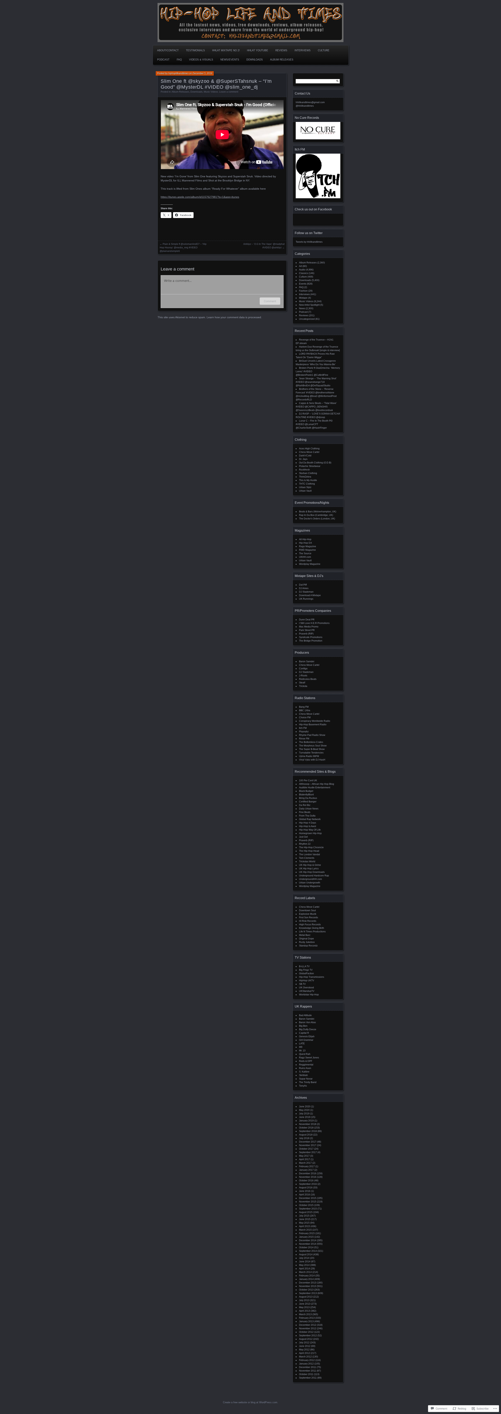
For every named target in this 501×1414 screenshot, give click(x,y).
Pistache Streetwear (309, 466)
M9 (300, 1047)
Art (300, 266)
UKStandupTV (306, 991)
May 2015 (304, 1222)
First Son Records (308, 917)
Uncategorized (307, 319)
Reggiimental (306, 1064)
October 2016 (306, 1180)
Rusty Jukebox (307, 942)
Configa (303, 668)
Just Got (303, 836)
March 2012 (305, 1356)
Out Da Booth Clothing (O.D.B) (315, 462)
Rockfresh (304, 469)
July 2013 (304, 1300)
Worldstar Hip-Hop (309, 994)
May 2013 (304, 1307)
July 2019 (304, 1113)
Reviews (281, 50)
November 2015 (307, 1201)
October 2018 (306, 1127)
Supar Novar (306, 1078)
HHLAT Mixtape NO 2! (226, 50)
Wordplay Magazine (309, 564)
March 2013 (305, 1314)
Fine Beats (304, 812)
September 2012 (308, 1335)
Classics (303, 273)
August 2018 (306, 1134)
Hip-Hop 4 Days (307, 822)
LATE (302, 1043)
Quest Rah (304, 1054)
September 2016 (308, 1184)
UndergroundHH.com (310, 879)
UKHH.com (305, 557)
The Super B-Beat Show (312, 749)
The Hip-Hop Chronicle (311, 847)
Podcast (163, 59)
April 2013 (304, 1310)
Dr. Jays (303, 459)
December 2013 (307, 1282)
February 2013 (307, 1318)
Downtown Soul (307, 910)
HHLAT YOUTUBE (257, 50)
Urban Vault (305, 490)
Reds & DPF (305, 1061)
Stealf (302, 682)
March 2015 (305, 1229)
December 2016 (307, 1173)
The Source (305, 553)
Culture (323, 50)
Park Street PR (307, 630)
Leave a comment (228, 91)
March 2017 (305, 1163)
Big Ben (303, 1026)
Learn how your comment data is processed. (234, 317)
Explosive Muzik (307, 914)
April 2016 (304, 1194)
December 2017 (307, 1141)
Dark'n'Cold (305, 455)
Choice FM (305, 717)
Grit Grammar (306, 1040)
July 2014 (304, 1258)
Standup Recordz (308, 945)
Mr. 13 (302, 1050)
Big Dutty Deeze (307, 1029)
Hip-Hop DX (305, 543)
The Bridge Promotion (310, 640)
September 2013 (308, 1293)
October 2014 (306, 1247)
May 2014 (304, 1265)
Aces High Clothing (309, 448)
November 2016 (307, 1177)
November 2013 (307, 1286)
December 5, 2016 (202, 73)
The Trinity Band (307, 1082)
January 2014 (306, 1279)
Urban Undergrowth (309, 882)
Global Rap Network (310, 819)
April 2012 (304, 1353)
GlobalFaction (306, 973)
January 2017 (306, 1170)
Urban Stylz (305, 487)
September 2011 (308, 1377)
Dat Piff (303, 584)
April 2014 (304, 1268)
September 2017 (308, 1152)
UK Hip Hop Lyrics (309, 868)
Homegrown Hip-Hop (310, 833)
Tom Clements (306, 858)
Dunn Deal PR (306, 619)
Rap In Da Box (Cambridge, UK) (316, 515)
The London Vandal (309, 854)
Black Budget (306, 791)
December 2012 (307, 1325)
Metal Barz (304, 935)
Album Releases (281, 59)
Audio (302, 269)
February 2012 (307, 1360)
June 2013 (304, 1303)
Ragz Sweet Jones (309, 1057)
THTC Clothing (307, 483)
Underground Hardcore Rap (314, 875)
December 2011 (307, 1367)
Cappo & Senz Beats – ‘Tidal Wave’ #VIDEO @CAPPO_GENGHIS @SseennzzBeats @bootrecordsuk (316, 407)
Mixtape (303, 297)
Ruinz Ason (305, 1068)
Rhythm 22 (305, 844)
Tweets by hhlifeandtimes (309, 242)
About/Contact (168, 50)
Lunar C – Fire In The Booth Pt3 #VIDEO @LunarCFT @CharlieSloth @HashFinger (314, 424)
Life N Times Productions (312, 931)
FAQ (179, 59)
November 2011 (307, 1370)
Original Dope (306, 938)
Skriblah (303, 1075)
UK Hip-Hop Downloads (312, 872)
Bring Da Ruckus (308, 798)
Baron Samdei (306, 661)
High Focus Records (310, 924)
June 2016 (304, 1191)
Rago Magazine (307, 546)
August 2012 (306, 1339)
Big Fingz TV (306, 970)
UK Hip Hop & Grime (310, 865)
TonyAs (303, 1085)
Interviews (303, 50)
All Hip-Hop (305, 539)
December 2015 (307, 1198)
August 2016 (306, 1187)
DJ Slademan (306, 591)
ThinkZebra (305, 476)
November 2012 (307, 1328)
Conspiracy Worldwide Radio (314, 721)
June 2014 (304, 1261)
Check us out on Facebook (313, 209)
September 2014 (308, 1251)
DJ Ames (303, 588)
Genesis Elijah (306, 1036)
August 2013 (306, 1296)
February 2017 (307, 1166)
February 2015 (307, 1233)
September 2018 (308, 1131)
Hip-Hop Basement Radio (312, 724)
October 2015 (306, 1205)
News (302, 308)
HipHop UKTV (306, 980)
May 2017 (304, 1155)
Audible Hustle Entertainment (314, 787)
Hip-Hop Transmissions (311, 977)
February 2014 (307, 1275)
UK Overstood (306, 987)
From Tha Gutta (307, 815)
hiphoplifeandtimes (178, 73)
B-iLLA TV (304, 966)
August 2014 (306, 1254)
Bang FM (304, 707)
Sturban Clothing (308, 473)
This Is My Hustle (308, 480)
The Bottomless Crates (311, 742)
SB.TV (302, 984)
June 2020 (304, 1106)
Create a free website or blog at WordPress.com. (250, 1402)
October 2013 (306, 1289)
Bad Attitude (305, 1015)
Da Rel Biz (304, 805)
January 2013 (306, 1321)
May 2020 (304, 1110)
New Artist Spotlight (309, 305)
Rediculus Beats (307, 679)
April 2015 (304, 1226)
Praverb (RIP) (306, 633)
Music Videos (211, 91)
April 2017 (304, 1159)
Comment (270, 301)
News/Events (229, 59)
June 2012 (304, 1346)
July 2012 (304, 1342)
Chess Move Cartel (309, 452)
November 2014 (307, 1244)
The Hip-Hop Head (309, 851)
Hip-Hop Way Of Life (310, 829)
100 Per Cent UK (308, 780)
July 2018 (304, 1138)
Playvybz (304, 731)
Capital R (304, 1033)
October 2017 (306, 1148)
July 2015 (304, 1215)
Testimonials (195, 50)
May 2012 (304, 1349)
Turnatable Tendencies (311, 752)
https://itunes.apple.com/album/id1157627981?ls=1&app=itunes (200, 196)
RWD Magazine (307, 550)
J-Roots (303, 675)
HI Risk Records (307, 921)
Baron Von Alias (307, 1022)
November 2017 (307, 1145)
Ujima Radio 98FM (309, 756)
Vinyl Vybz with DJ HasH (312, 759)
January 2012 (306, 1363)
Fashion (303, 290)
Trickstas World (307, 861)
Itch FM (303, 728)
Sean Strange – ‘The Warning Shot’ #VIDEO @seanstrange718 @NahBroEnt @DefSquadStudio (316, 382)
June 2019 (304, 1117)
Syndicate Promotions (310, 637)
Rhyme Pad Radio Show (312, 735)
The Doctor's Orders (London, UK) (317, 518)
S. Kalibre (304, 1071)
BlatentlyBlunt (306, 794)
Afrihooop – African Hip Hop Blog (316, 784)
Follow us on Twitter (309, 233)
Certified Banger (307, 801)
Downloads (254, 59)
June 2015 (304, 1219)
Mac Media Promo (308, 626)
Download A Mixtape (310, 595)
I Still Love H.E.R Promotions (314, 623)
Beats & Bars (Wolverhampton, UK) (317, 511)
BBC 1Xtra (304, 710)
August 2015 (306, 1212)
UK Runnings (306, 599)
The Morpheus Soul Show (313, 745)
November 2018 (307, 1124)
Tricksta (303, 686)
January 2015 (306, 1237)
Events (302, 283)
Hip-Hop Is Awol (307, 826)
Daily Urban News (308, 808)
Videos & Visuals (201, 59)
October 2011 (306, 1374)
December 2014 (307, 1240)
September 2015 (308, 1208)
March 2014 (305, 1272)
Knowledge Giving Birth (311, 928)
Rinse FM (304, 738)
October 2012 (306, 1332)
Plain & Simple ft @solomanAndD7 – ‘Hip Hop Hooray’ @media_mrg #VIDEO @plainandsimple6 (183, 247)
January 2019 (306, 1120)
